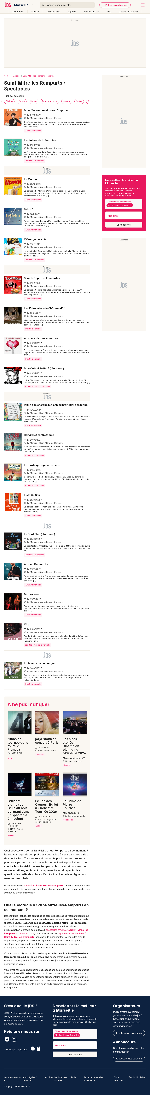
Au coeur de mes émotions (41, 338)
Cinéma (9, 101)
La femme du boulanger (39, 663)
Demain (35, 11)
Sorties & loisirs (91, 11)
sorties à (43, 885)
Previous (1, 101)
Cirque (21, 101)
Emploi (132, 1077)
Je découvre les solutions (129, 1058)
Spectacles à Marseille (34, 161)
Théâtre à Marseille (33, 329)
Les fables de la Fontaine (40, 140)
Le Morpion (31, 178)
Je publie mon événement (129, 1033)
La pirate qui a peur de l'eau (42, 464)
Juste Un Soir (32, 494)
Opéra (79, 101)
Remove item (131, 205)
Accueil (7, 76)
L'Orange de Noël (35, 239)
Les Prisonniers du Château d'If (44, 308)
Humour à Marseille (33, 131)
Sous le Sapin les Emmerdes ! (43, 277)
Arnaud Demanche (36, 564)
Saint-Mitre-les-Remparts (34, 76)
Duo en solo (31, 594)
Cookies (49, 1077)
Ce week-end (53, 11)
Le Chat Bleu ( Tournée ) (39, 533)
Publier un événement (116, 5)
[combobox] (123, 204)
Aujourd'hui (17, 11)
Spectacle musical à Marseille (37, 386)
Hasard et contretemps (39, 434)
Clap (27, 624)
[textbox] (134, 205)
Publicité (141, 1077)
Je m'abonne (124, 224)
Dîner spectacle (49, 101)
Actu (109, 11)
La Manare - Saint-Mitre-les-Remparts (45, 118)
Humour (66, 101)
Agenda (72, 11)
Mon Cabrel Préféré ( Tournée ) (44, 368)
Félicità (28, 209)
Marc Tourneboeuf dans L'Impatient (47, 110)
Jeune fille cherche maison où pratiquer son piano (56, 404)
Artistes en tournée (128, 11)
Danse (33, 101)
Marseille (21, 5)
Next (92, 101)
